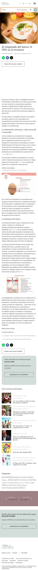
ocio (14, 420)
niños (21, 422)
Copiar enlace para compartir (13, 64)
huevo (20, 162)
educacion (25, 406)
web (21, 272)
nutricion (12, 485)
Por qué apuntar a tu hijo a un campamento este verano (22, 426)
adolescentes (31, 420)
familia (32, 406)
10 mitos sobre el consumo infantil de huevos (17, 339)
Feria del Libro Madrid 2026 (22, 452)
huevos (4, 154)
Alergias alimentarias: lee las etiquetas (15, 170)
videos (21, 487)
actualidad (22, 395)
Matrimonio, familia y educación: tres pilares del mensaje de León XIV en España (23, 413)
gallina (11, 154)
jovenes (16, 483)
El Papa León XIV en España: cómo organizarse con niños (24, 464)
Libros (25, 449)
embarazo (24, 480)
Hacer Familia (18, 398)
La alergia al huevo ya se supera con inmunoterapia (19, 335)
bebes (24, 457)
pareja (25, 408)
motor (26, 483)
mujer (15, 395)
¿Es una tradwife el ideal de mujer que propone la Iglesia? (24, 401)
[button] (34, 3)
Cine (7, 480)
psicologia (7, 487)
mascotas (15, 229)
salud (15, 487)
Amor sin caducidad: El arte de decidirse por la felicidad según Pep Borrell (24, 438)
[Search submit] (35, 10)
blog (3, 480)
